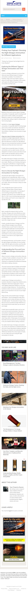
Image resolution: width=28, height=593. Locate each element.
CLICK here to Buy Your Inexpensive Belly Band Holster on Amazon (14, 540)
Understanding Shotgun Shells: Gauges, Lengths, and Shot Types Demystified (12, 474)
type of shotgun (16, 124)
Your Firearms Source (7, 58)
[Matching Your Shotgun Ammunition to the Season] (14, 399)
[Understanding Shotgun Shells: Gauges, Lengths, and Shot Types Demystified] (14, 465)
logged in (10, 510)
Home (2, 19)
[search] (23, 9)
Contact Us (23, 588)
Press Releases (11, 590)
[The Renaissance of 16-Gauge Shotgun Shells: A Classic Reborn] (14, 421)
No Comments (18, 58)
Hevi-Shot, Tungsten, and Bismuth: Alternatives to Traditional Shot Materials (13, 452)
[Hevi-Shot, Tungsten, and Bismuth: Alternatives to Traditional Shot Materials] (14, 443)
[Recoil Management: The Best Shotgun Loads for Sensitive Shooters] (14, 355)
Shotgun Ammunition (17, 19)
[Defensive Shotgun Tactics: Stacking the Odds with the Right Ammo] (14, 377)
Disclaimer (18, 590)
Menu (3, 15)
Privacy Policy (4, 588)
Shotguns (8, 19)
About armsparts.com (14, 588)
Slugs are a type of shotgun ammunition (12, 136)
